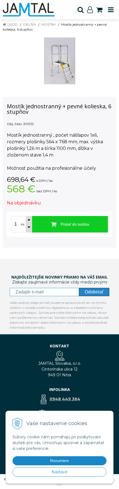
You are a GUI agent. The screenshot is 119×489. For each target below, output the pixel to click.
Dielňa (29, 24)
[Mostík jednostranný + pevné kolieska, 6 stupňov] (59, 60)
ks (22, 224)
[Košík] (99, 9)
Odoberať (94, 292)
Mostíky (48, 24)
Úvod (12, 24)
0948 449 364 (65, 398)
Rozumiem (59, 460)
